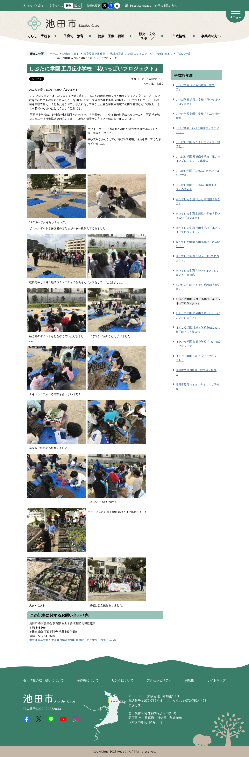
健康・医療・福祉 (111, 36)
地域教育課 (117, 53)
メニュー (235, 13)
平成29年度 (183, 53)
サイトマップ (216, 680)
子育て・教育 (73, 36)
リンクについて (122, 680)
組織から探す (70, 53)
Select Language (140, 5)
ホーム (54, 53)
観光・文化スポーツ (147, 36)
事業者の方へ (211, 36)
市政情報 (179, 36)
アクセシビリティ (159, 680)
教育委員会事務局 (94, 53)
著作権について (88, 680)
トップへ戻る (35, 5)
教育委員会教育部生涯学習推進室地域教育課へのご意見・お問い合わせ (73, 640)
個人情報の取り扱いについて (43, 680)
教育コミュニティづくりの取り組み (150, 53)
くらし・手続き (39, 36)
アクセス (134, 705)
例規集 (189, 680)
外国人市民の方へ (166, 5)
